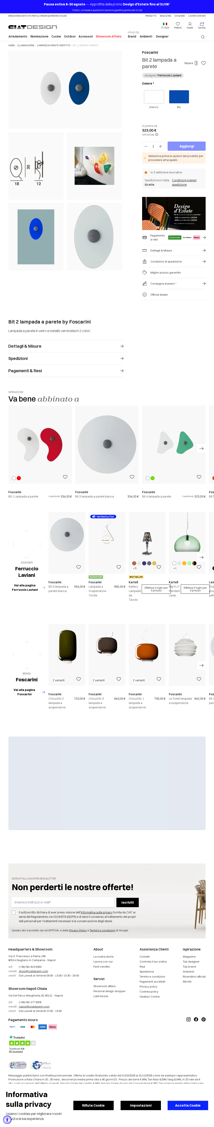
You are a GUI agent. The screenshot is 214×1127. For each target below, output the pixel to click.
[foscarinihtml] (26, 655)
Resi (142, 966)
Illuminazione (39, 36)
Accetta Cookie (188, 1105)
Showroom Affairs (108, 36)
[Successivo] (118, 160)
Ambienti (146, 36)
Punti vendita (101, 966)
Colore (148, 83)
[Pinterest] (203, 1033)
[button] (165, 25)
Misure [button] (189, 63)
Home (11, 46)
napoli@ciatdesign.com (34, 1006)
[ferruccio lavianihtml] (26, 544)
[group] (40, 452)
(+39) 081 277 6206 (30, 1002)
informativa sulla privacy (96, 912)
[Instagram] (188, 1033)
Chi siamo (180, 16)
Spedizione (147, 971)
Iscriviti (127, 902)
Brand (132, 36)
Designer (162, 36)
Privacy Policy (78, 930)
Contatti (145, 956)
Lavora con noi (197, 16)
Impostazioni (141, 1105)
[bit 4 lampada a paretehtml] (174, 445)
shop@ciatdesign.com (33, 971)
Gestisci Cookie (150, 996)
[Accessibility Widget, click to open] (7, 1120)
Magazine (165, 16)
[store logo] (32, 26)
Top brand (189, 966)
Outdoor (70, 36)
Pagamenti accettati (152, 981)
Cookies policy (149, 991)
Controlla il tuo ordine (153, 961)
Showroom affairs (104, 986)
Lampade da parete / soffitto (53, 46)
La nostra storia (103, 956)
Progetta (151, 16)
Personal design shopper (109, 991)
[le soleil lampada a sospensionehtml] (187, 655)
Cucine (56, 36)
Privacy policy (148, 986)
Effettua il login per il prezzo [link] (156, 589)
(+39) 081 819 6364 (30, 966)
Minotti (187, 981)
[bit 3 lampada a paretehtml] (107, 445)
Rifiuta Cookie (93, 1105)
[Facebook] (196, 1033)
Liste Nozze (100, 996)
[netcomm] (17, 1065)
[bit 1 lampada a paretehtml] (40, 445)
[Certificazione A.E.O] (40, 1065)
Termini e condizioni (102, 930)
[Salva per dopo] (203, 63)
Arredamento (18, 36)
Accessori (86, 36)
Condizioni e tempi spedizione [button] (184, 182)
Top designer (191, 961)
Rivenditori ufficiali (194, 976)
